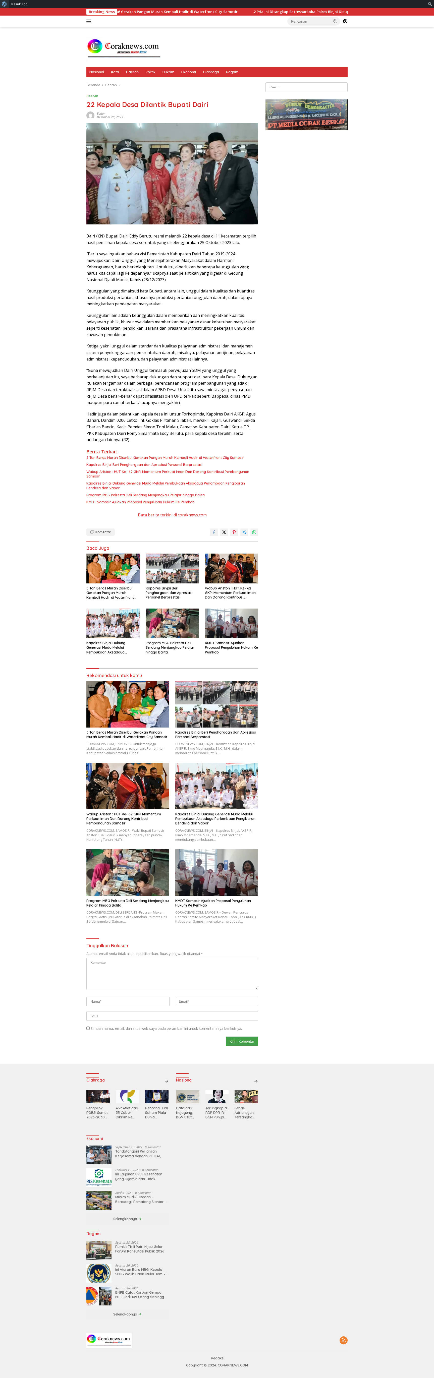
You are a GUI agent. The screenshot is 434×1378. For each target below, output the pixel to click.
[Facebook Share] (214, 532)
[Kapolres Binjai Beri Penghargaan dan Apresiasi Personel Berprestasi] (172, 568)
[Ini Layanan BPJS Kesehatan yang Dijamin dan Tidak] (99, 1177)
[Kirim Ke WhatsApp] (254, 532)
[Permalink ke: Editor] (90, 115)
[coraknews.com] (124, 49)
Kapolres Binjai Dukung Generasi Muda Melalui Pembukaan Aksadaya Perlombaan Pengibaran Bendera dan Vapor (165, 485)
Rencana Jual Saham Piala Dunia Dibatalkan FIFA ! (156, 1113)
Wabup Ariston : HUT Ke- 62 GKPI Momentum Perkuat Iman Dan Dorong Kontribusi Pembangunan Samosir (167, 473)
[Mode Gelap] (345, 21)
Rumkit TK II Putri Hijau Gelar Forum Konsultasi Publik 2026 (139, 1248)
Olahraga (211, 72)
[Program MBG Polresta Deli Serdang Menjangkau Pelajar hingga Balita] (172, 623)
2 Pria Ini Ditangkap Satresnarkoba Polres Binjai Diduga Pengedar (253, 12)
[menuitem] (4, 4)
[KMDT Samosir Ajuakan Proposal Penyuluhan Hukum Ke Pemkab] (231, 623)
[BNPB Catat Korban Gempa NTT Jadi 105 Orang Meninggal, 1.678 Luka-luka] (99, 1296)
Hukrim (168, 72)
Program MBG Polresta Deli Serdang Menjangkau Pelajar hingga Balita (146, 495)
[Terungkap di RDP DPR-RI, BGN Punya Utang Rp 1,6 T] (217, 1096)
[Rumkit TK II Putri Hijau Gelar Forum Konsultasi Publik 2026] (99, 1250)
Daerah (132, 72)
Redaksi (217, 1358)
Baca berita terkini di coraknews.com (172, 515)
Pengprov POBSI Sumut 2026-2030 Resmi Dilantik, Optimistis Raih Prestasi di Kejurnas (97, 1113)
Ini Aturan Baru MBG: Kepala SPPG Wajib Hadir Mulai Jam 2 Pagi (140, 1271)
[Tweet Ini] (224, 532)
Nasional (96, 72)
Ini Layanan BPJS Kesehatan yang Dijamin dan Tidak (138, 1176)
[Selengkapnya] (167, 1081)
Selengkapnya (125, 1219)
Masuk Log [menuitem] (19, 4)
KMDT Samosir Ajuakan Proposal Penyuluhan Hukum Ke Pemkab (140, 502)
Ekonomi (188, 72)
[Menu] (89, 21)
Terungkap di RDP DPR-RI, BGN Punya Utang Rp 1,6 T (216, 1113)
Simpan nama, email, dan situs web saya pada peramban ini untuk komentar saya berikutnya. (166, 1028)
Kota (115, 72)
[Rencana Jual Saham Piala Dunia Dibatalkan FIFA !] (157, 1096)
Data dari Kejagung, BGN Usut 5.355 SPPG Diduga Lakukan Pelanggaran (187, 1113)
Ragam (232, 72)
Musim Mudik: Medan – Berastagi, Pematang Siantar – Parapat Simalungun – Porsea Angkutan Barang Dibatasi (141, 1199)
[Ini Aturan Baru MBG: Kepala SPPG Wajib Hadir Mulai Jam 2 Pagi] (99, 1273)
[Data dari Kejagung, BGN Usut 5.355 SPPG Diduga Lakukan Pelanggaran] (187, 1096)
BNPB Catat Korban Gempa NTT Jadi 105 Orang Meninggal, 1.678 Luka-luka (141, 1294)
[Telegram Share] (244, 532)
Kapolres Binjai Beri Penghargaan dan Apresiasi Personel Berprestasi (144, 464)
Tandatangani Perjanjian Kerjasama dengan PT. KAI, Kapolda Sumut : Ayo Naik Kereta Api (137, 1153)
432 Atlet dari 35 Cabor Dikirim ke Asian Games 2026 (127, 1113)
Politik (150, 72)
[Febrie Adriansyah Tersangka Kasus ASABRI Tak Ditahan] (246, 1096)
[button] (335, 21)
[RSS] (344, 1340)
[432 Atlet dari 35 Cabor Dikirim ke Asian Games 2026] (127, 1096)
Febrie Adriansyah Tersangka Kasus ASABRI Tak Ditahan (246, 1113)
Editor (101, 113)
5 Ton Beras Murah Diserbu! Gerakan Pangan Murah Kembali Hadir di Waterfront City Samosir (165, 457)
